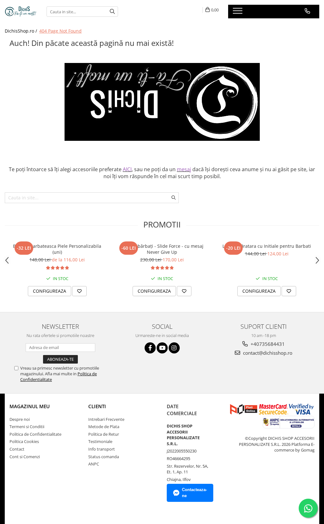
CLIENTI (97, 406)
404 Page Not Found (60, 31)
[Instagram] (174, 347)
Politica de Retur (103, 434)
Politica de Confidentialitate (35, 434)
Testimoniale (100, 441)
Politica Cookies (24, 441)
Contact (16, 449)
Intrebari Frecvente (106, 419)
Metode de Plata (103, 426)
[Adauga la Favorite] (79, 291)
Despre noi (19, 419)
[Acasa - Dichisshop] (21, 11)
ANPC (93, 464)
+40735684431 (267, 344)
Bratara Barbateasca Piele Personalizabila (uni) (57, 249)
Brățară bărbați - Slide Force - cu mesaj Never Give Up (162, 249)
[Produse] (238, 12)
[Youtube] (162, 347)
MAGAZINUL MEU (29, 406)
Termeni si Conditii (26, 426)
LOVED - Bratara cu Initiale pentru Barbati (266, 246)
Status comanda (103, 456)
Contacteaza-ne (194, 492)
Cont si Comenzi (24, 456)
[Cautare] (112, 11)
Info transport (101, 449)
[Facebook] (150, 347)
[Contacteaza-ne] (307, 11)
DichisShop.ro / (21, 31)
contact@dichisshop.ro (267, 353)
